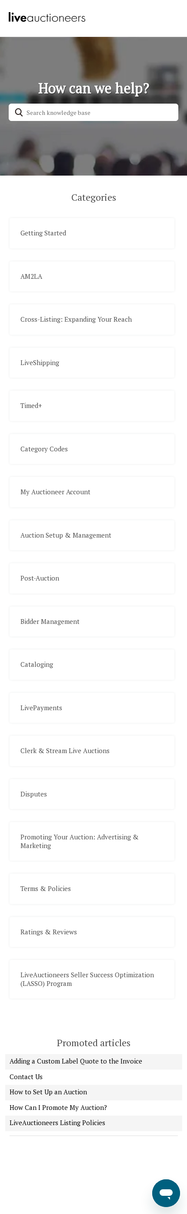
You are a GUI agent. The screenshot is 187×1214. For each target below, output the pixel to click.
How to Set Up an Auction (48, 1091)
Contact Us (26, 1076)
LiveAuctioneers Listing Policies (57, 1122)
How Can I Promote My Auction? (58, 1107)
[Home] (46, 20)
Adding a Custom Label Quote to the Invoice (76, 1061)
